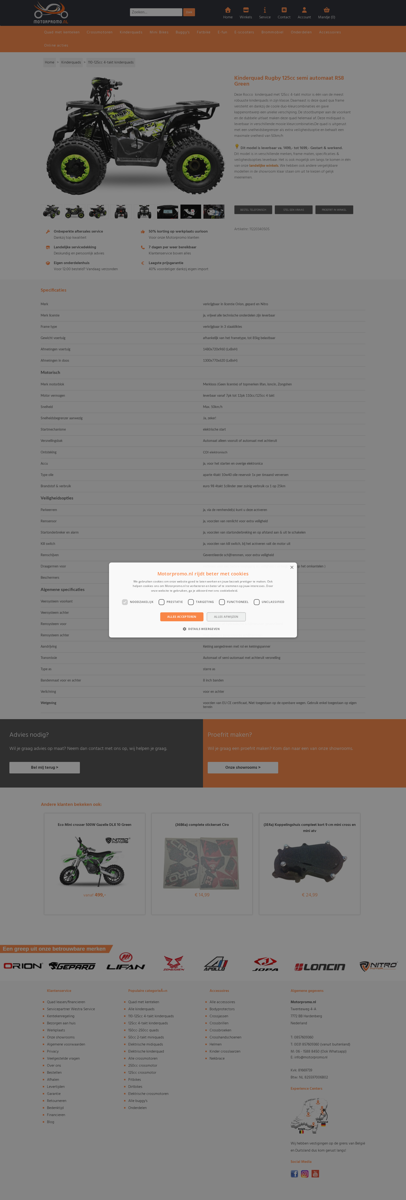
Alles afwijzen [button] (226, 617)
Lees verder (247, 591)
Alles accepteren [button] (181, 617)
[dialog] (203, 600)
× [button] (291, 567)
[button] (203, 629)
